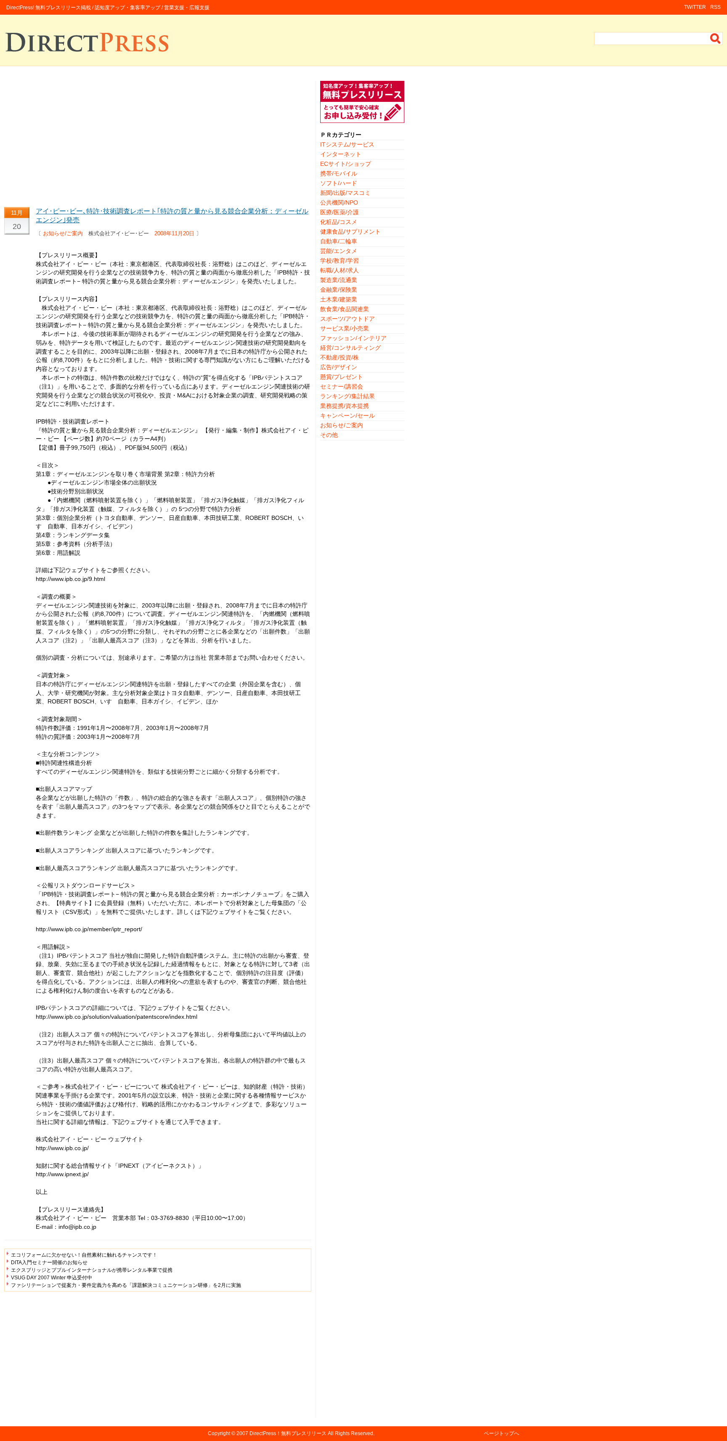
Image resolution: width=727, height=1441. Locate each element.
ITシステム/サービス (347, 144)
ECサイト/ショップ (345, 163)
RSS (715, 7)
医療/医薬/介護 (339, 212)
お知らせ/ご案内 (63, 233)
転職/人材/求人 (339, 270)
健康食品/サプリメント (350, 231)
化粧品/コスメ (338, 221)
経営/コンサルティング (350, 347)
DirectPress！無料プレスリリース (287, 1433)
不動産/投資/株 (339, 357)
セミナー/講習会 (341, 386)
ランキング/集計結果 (347, 396)
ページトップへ (501, 1433)
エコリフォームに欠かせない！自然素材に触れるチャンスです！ (84, 1255)
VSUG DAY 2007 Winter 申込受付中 (51, 1278)
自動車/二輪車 (338, 241)
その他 (329, 435)
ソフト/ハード (338, 183)
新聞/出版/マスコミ (345, 192)
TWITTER (695, 7)
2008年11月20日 (174, 233)
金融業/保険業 (338, 289)
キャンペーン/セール (347, 415)
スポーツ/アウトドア (347, 318)
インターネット (340, 154)
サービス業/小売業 (344, 328)
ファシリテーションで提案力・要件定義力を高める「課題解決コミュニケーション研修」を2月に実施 (126, 1285)
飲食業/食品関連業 (344, 309)
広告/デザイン (338, 367)
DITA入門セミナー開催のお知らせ (49, 1262)
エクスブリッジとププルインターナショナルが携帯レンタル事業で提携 (91, 1270)
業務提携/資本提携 (344, 405)
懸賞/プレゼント (341, 376)
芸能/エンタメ (338, 251)
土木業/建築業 (338, 299)
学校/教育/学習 (339, 260)
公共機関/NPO (339, 202)
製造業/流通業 (338, 280)
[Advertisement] (157, 140)
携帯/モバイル (338, 173)
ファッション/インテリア (353, 338)
